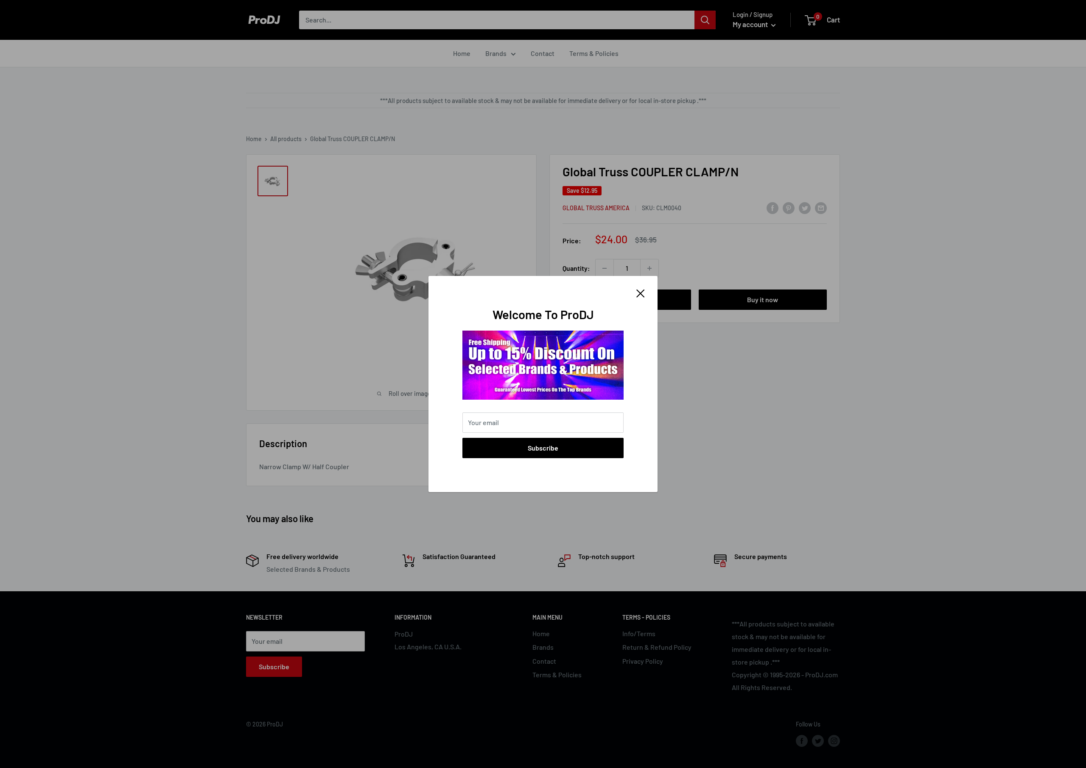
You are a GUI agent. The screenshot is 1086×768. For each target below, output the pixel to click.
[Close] (640, 292)
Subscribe (543, 448)
